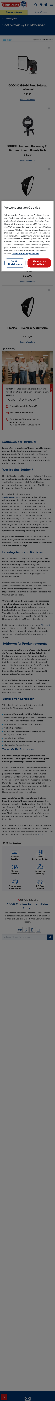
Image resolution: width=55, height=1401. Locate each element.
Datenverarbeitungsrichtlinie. (25, 254)
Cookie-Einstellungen (15, 263)
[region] (27, 236)
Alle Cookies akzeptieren (39, 263)
